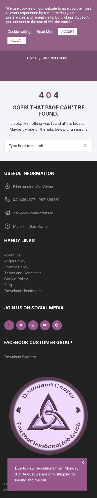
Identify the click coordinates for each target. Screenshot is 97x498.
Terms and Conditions (23, 273)
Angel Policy (14, 261)
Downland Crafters (20, 356)
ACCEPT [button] (67, 31)
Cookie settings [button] (20, 32)
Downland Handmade (22, 290)
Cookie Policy (16, 278)
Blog (8, 284)
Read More (45, 32)
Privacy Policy (16, 267)
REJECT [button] (16, 40)
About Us (12, 255)
